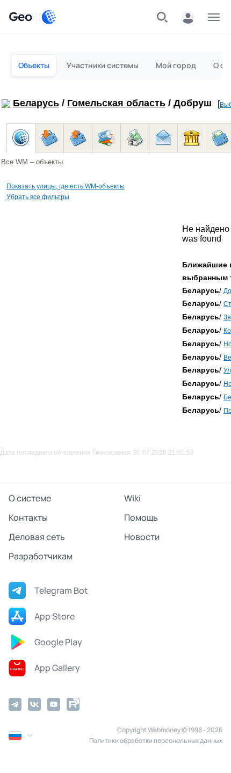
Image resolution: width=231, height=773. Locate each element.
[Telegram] (15, 704)
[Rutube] (73, 704)
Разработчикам (41, 556)
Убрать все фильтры (37, 197)
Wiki (132, 498)
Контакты (28, 517)
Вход (188, 17)
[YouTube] (53, 704)
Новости (142, 537)
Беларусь (36, 103)
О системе (30, 498)
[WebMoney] (48, 17)
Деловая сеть (37, 537)
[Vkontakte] (34, 704)
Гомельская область (116, 103)
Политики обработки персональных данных (155, 740)
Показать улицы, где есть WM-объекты (65, 186)
